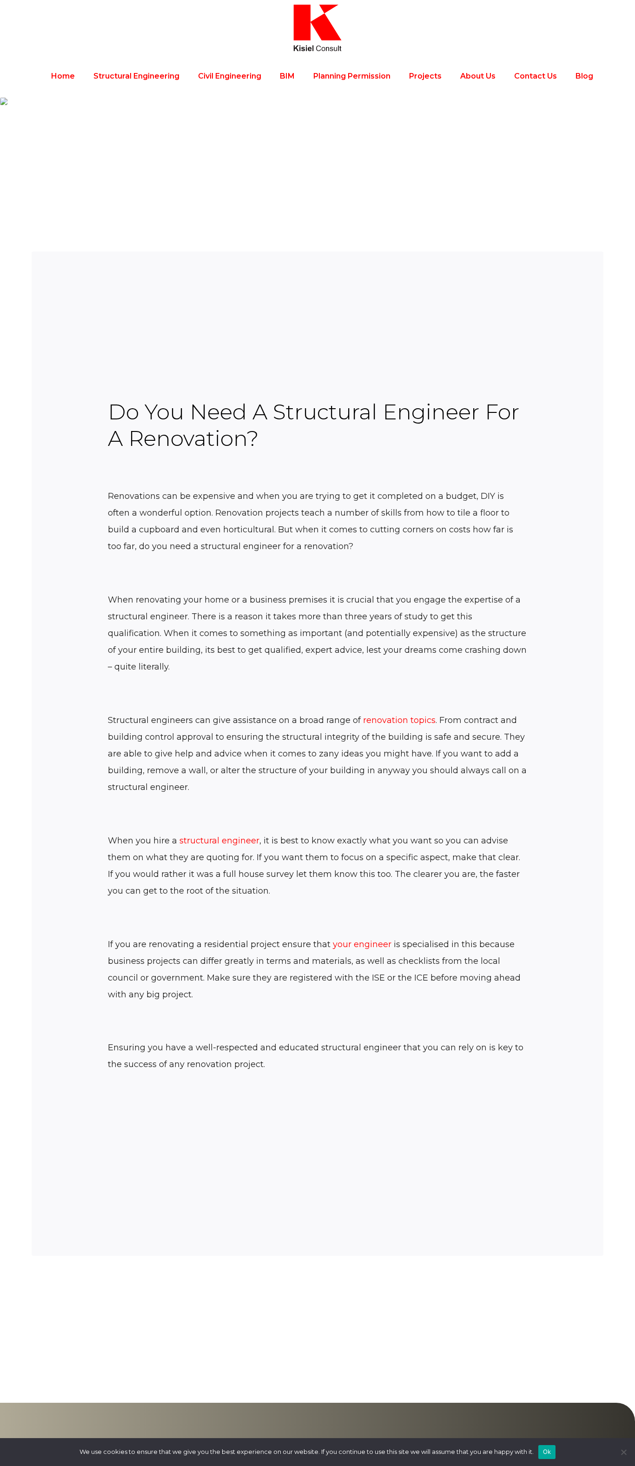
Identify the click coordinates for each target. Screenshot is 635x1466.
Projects (425, 76)
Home (63, 76)
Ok (547, 1451)
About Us (478, 76)
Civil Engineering (229, 76)
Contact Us (535, 76)
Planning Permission (351, 76)
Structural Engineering (136, 76)
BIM (287, 76)
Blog (584, 76)
